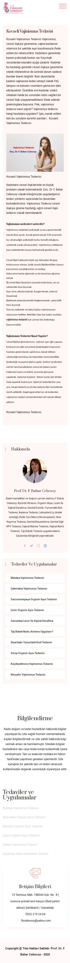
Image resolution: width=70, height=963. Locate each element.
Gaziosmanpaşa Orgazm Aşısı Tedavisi (34, 599)
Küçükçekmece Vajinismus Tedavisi (32, 663)
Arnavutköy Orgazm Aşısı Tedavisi (24, 817)
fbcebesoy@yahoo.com (36, 920)
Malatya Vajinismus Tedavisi (27, 577)
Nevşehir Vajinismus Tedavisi (28, 674)
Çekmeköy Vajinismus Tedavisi (29, 588)
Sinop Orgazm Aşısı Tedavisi (28, 653)
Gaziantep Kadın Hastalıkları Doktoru (25, 853)
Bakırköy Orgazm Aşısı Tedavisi (22, 826)
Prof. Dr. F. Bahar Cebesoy (35, 491)
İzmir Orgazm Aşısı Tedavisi (27, 610)
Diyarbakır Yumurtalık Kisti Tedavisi (31, 642)
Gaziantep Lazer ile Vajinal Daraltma (32, 620)
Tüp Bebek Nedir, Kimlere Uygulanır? (32, 631)
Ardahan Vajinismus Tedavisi (20, 808)
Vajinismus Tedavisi (39, 203)
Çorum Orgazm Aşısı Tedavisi (21, 835)
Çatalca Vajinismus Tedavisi (20, 844)
